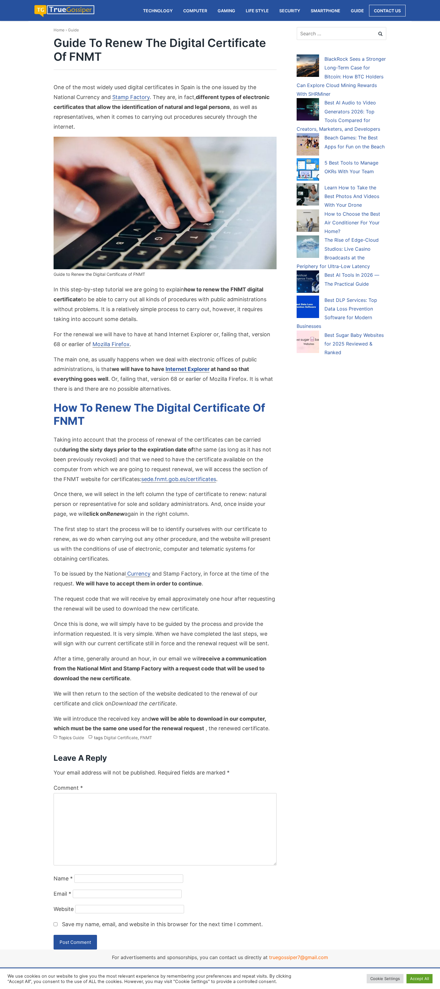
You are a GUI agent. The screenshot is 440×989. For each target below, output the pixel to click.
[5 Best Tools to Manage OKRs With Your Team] (308, 170)
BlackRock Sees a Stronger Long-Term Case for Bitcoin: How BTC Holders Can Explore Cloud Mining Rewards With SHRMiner (341, 76)
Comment (68, 788)
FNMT (146, 737)
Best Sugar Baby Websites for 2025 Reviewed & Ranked (354, 344)
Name (63, 878)
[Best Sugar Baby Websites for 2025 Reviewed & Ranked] (308, 343)
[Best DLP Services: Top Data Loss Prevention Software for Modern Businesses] (308, 308)
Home (59, 30)
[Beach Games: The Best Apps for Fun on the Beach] (308, 145)
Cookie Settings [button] (385, 978)
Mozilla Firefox (111, 344)
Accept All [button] (419, 978)
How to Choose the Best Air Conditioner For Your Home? (352, 223)
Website (64, 909)
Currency (138, 573)
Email (62, 894)
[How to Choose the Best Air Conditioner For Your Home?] (308, 221)
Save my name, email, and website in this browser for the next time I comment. (162, 924)
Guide (73, 30)
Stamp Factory (131, 97)
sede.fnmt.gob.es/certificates (178, 479)
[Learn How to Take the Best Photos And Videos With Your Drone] (308, 195)
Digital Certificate (121, 737)
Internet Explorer (188, 369)
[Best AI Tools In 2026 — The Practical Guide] (308, 282)
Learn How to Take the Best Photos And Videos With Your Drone (351, 196)
